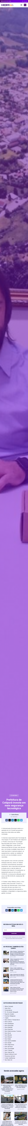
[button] (21, 5)
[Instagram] (26, 1)
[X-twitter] (24, 1)
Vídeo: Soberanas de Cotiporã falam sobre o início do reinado (17, 975)
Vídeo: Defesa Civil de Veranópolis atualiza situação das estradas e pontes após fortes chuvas (17, 989)
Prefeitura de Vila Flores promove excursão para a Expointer (21, 1123)
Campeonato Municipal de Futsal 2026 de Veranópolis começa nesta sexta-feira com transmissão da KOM (17, 981)
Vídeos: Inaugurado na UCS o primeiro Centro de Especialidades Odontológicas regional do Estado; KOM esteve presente (17, 961)
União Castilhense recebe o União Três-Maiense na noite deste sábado (21, 1086)
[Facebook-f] (22, 1)
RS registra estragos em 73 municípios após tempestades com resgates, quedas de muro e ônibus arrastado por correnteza (7, 1088)
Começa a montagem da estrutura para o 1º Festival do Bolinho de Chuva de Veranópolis (7, 1106)
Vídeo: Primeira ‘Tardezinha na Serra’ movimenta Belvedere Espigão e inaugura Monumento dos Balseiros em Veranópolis (17, 953)
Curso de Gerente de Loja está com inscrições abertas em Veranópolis (21, 1106)
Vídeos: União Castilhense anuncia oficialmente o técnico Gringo (17, 969)
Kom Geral (14, 795)
